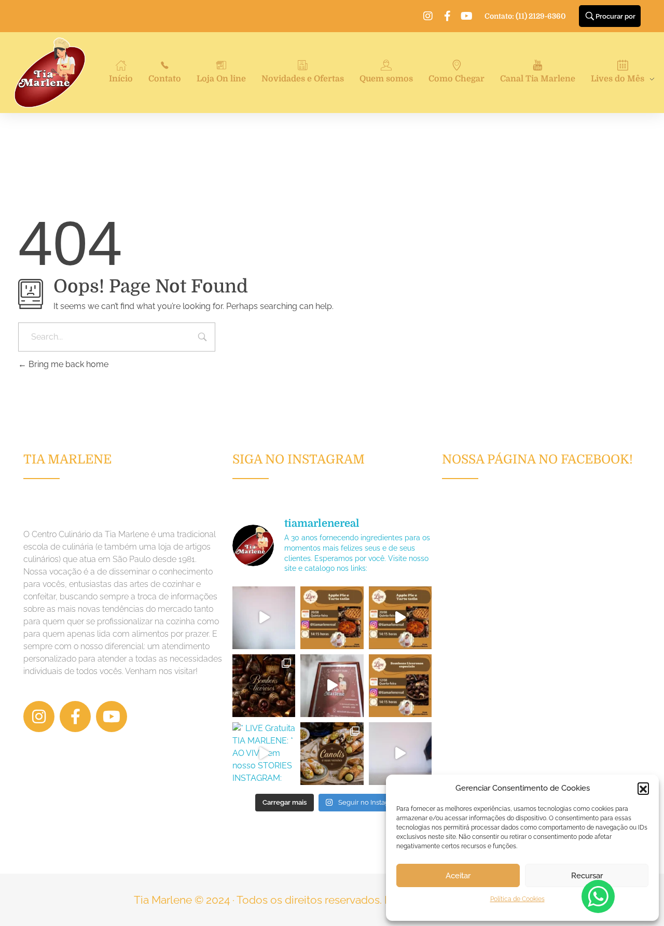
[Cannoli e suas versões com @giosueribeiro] (400, 753)
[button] (643, 788)
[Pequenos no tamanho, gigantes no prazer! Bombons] (263, 685)
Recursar (587, 875)
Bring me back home (67, 364)
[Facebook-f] (447, 16)
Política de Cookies (517, 899)
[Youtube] (466, 16)
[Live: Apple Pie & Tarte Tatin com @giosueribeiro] (263, 617)
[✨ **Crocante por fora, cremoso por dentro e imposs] (331, 753)
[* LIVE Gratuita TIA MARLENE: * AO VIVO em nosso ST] (331, 617)
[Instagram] (428, 16)
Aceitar (458, 875)
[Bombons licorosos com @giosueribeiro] (331, 685)
